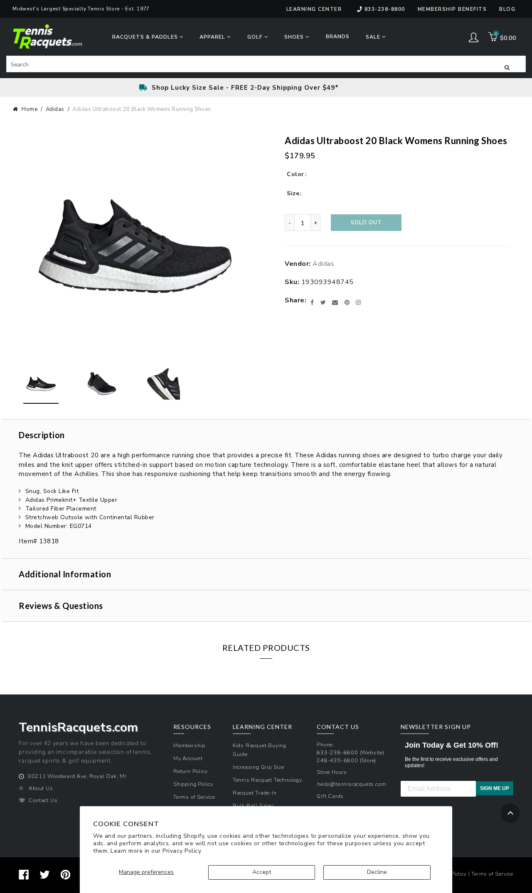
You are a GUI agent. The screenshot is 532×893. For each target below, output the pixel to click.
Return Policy (190, 771)
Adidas (55, 109)
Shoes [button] (294, 36)
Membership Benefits (452, 9)
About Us (41, 788)
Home (29, 109)
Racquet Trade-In (255, 792)
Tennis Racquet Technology (267, 779)
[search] (266, 64)
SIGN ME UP (494, 788)
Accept (261, 872)
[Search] (507, 67)
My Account (188, 758)
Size (293, 193)
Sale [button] (374, 36)
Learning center (314, 9)
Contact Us (43, 800)
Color (295, 174)
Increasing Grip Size (258, 766)
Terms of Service (194, 796)
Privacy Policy (182, 851)
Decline (377, 872)
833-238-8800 (385, 9)
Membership (189, 745)
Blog (507, 9)
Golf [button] (255, 36)
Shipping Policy (193, 784)
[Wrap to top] (510, 813)
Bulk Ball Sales (253, 805)
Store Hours (332, 771)
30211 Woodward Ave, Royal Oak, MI (76, 776)
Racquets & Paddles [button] (146, 36)
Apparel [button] (213, 36)
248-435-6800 (337, 760)
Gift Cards (330, 796)
